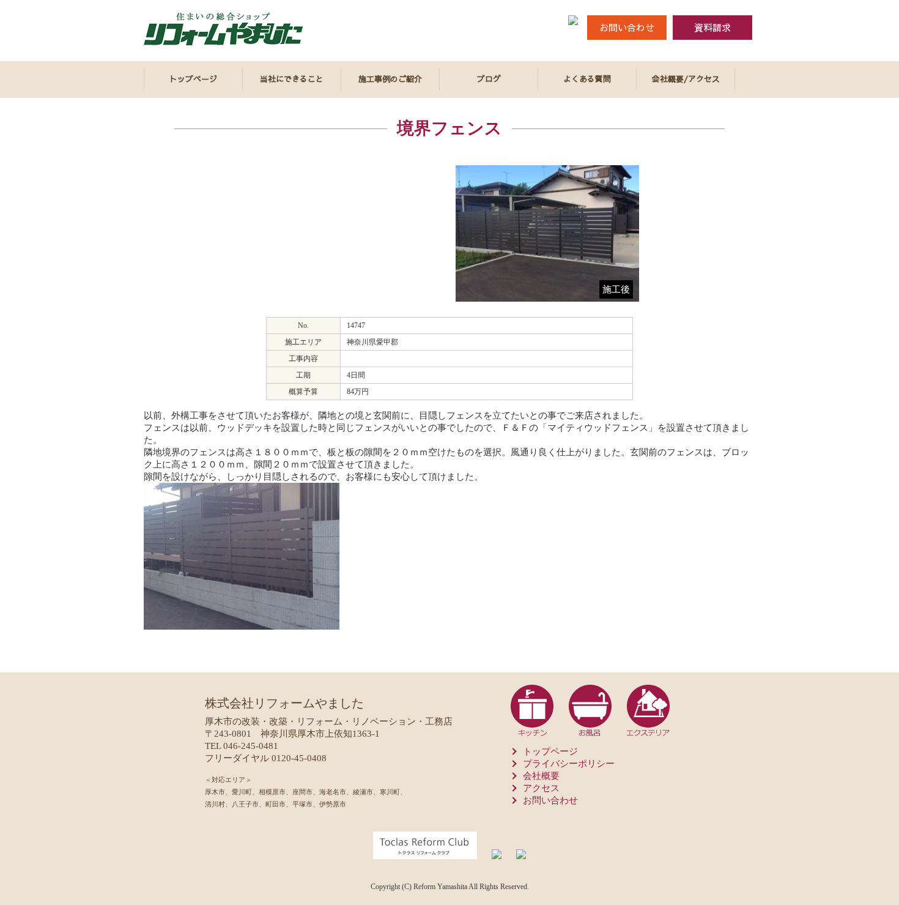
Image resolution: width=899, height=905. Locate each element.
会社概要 (541, 776)
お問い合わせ (626, 27)
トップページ (193, 78)
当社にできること (292, 78)
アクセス (541, 788)
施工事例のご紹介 (390, 78)
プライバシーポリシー (569, 764)
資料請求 (712, 27)
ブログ (489, 78)
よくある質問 (587, 78)
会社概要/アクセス (686, 78)
